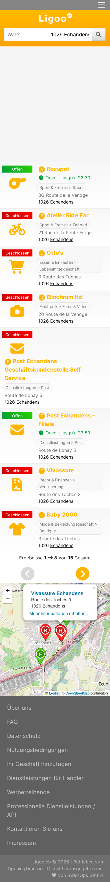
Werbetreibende (28, 792)
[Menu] (101, 5)
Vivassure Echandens (57, 593)
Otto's (51, 252)
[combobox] (26, 34)
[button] (45, 632)
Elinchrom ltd (61, 297)
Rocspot (54, 169)
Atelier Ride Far (64, 215)
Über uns (19, 707)
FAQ (12, 721)
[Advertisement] (55, 104)
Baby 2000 (59, 514)
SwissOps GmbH (85, 875)
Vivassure (57, 470)
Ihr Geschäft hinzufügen (39, 764)
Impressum (21, 842)
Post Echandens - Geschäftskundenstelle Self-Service (44, 369)
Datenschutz (24, 736)
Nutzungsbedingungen (37, 750)
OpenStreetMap (77, 693)
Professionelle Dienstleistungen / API (51, 810)
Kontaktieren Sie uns (34, 828)
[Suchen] (99, 34)
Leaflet (54, 693)
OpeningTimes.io (25, 868)
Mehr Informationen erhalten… (59, 613)
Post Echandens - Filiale (66, 419)
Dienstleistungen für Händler (45, 778)
